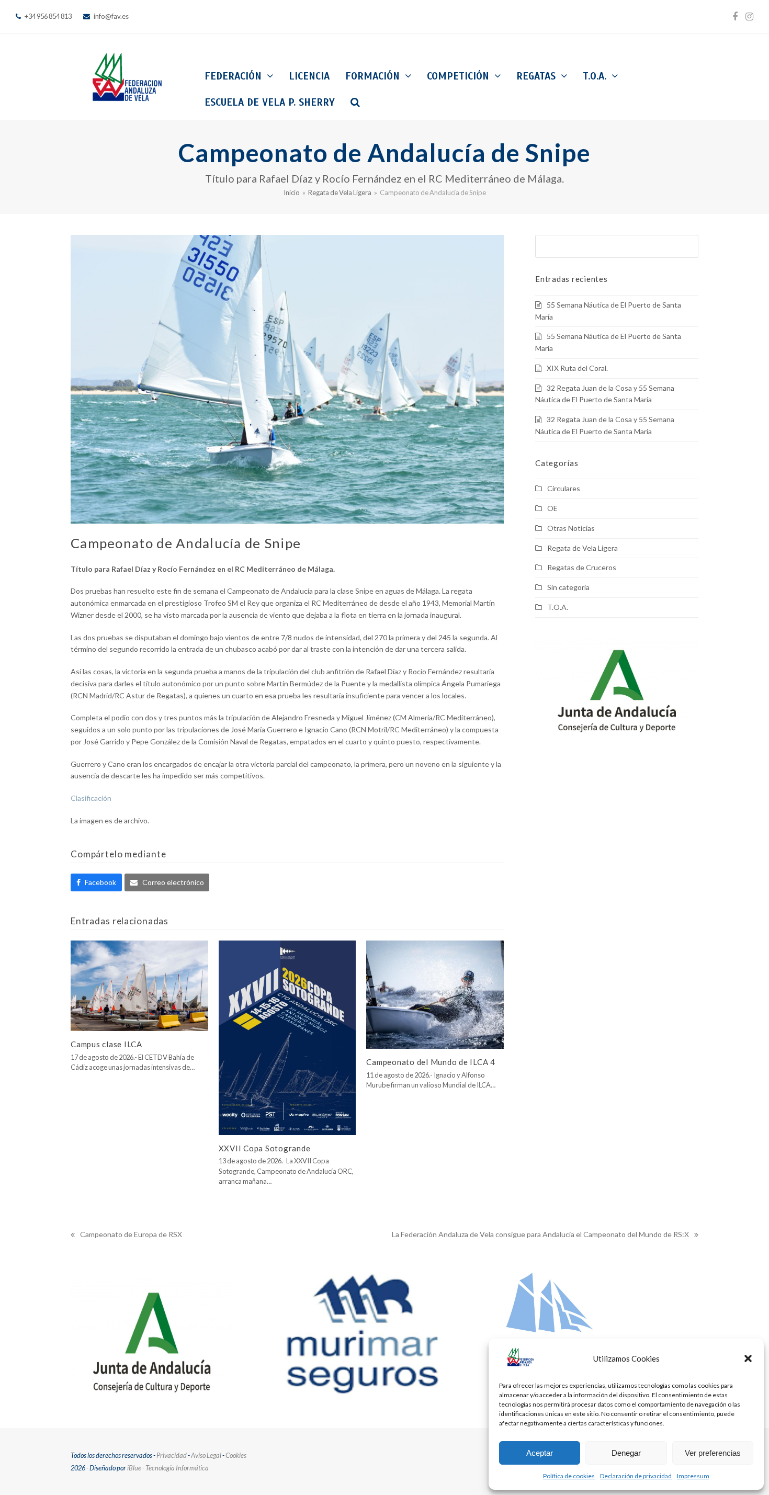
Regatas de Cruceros (581, 567)
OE (552, 508)
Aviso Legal (206, 1455)
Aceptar (539, 1452)
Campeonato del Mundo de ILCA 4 (430, 1062)
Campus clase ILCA (106, 1044)
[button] (748, 1358)
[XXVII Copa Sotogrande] (287, 1037)
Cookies (235, 1455)
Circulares (563, 488)
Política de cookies (569, 1476)
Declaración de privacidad (636, 1476)
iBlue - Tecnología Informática (168, 1468)
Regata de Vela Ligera (582, 547)
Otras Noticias (571, 528)
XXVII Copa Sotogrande (265, 1148)
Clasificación (91, 798)
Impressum (693, 1476)
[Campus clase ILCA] (139, 984)
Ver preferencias (713, 1452)
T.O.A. (557, 607)
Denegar (626, 1452)
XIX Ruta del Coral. (577, 368)
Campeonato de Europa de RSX (126, 1235)
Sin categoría (568, 587)
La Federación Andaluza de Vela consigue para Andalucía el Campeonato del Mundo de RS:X (540, 1235)
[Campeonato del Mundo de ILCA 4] (435, 993)
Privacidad (171, 1455)
